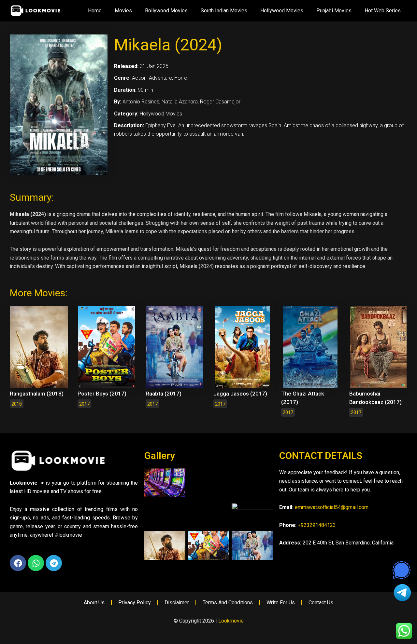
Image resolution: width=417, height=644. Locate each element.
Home (95, 10)
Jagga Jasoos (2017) (240, 393)
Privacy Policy (134, 602)
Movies (123, 10)
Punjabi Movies (334, 10)
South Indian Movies (224, 10)
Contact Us (321, 602)
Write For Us (280, 602)
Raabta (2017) (163, 393)
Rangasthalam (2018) (37, 393)
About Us (94, 602)
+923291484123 (317, 525)
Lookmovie (231, 621)
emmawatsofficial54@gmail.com (331, 507)
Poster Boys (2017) (102, 393)
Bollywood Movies (166, 10)
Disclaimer (177, 602)
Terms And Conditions (228, 602)
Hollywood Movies (281, 10)
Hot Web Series (383, 10)
